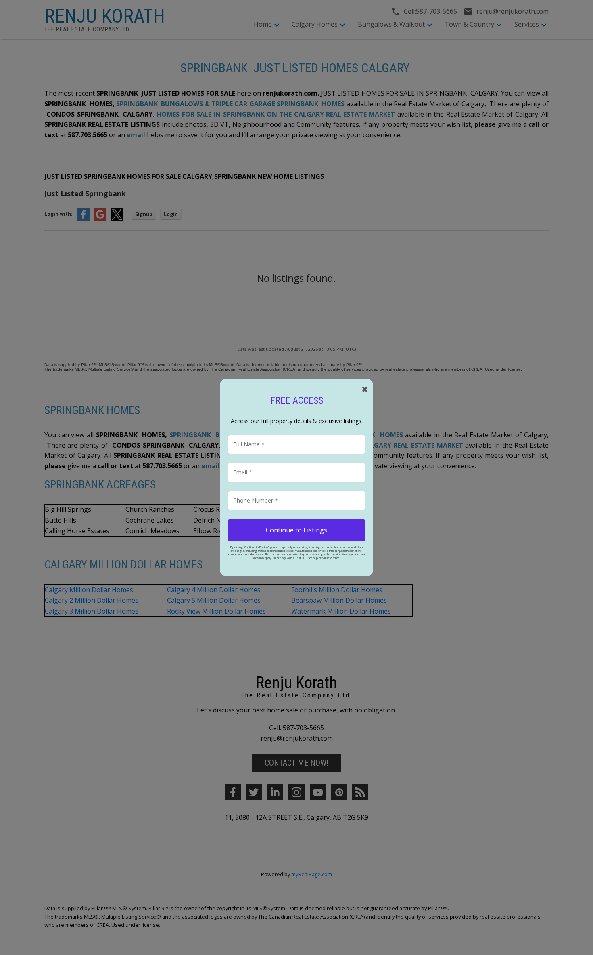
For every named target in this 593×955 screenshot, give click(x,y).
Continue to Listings (296, 530)
